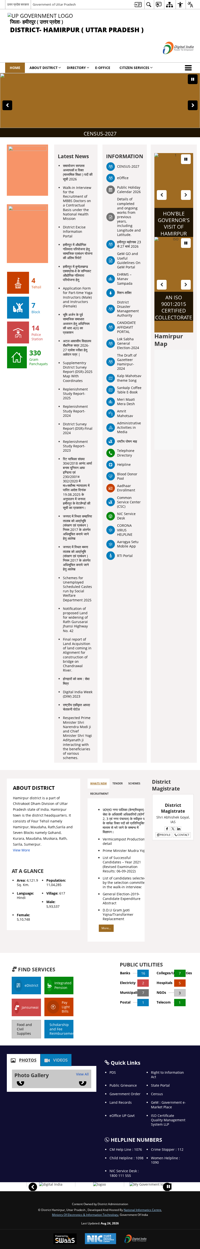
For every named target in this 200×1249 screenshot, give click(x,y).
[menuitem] (137, 4)
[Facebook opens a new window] (167, 828)
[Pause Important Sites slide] (168, 1186)
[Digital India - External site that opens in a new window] (172, 58)
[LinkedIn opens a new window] (178, 828)
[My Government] (148, 1184)
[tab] (99, 784)
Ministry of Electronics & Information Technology (85, 1215)
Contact (183, 835)
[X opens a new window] (172, 828)
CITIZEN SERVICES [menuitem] (134, 67)
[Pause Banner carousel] (193, 79)
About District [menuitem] (44, 67)
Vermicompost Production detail (124, 841)
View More (21, 850)
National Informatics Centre (142, 1210)
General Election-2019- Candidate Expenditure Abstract (121, 898)
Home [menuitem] (15, 67)
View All (82, 1074)
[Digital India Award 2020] (50, 1184)
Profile (165, 835)
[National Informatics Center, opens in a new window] (100, 1239)
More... (106, 928)
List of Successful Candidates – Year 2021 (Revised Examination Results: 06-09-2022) (122, 864)
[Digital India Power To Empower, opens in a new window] (135, 1239)
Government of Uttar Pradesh (54, 4)
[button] (189, 68)
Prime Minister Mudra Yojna (126, 850)
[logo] (99, 1184)
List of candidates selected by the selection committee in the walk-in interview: (125, 882)
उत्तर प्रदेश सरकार (18, 4)
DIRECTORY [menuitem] (76, 67)
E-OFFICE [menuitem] (102, 67)
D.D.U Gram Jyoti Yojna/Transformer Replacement (118, 914)
